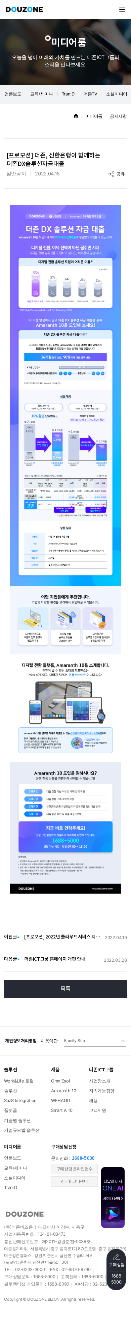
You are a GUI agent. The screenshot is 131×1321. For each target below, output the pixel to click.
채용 (93, 1100)
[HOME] (76, 116)
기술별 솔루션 (17, 1120)
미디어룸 (93, 116)
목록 (65, 988)
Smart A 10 (62, 1110)
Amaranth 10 (63, 1091)
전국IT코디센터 (74, 1181)
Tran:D (68, 94)
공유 (120, 174)
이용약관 (49, 1041)
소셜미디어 (14, 1178)
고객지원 (97, 1110)
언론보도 (12, 94)
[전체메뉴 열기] (122, 9)
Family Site (74, 1041)
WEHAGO (60, 1100)
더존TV (90, 94)
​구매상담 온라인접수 (74, 1169)
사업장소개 (99, 1081)
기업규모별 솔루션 (21, 1130)
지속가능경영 (102, 1091)
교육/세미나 (41, 94)
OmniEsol (60, 1081)
